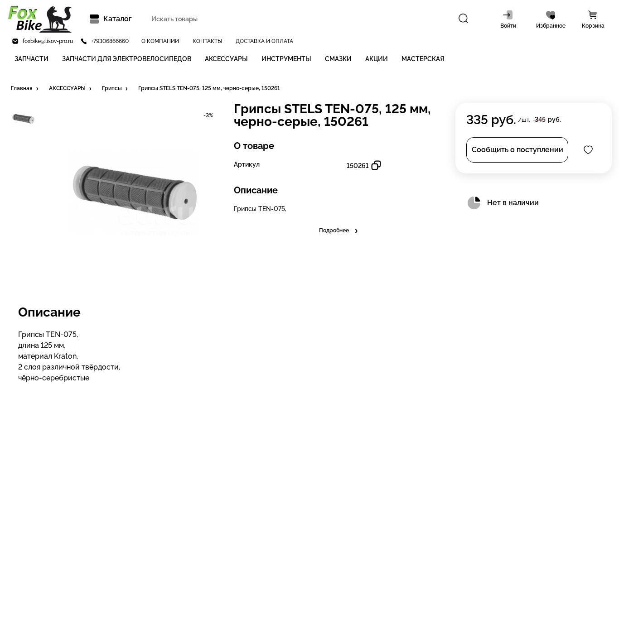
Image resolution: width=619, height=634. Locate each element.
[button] (25, 89)
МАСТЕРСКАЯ (422, 58)
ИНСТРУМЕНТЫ (286, 58)
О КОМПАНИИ (160, 41)
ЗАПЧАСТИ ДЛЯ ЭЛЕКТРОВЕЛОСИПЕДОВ (126, 58)
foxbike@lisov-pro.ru (48, 41)
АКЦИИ (376, 58)
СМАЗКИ (338, 58)
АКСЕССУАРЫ (226, 58)
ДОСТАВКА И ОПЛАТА (264, 41)
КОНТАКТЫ (207, 41)
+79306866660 (110, 41)
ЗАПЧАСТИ (31, 58)
